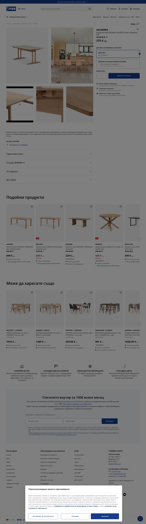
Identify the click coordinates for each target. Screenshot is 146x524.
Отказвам (75, 516)
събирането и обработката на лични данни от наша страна (76, 506)
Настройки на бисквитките (43, 516)
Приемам (105, 516)
